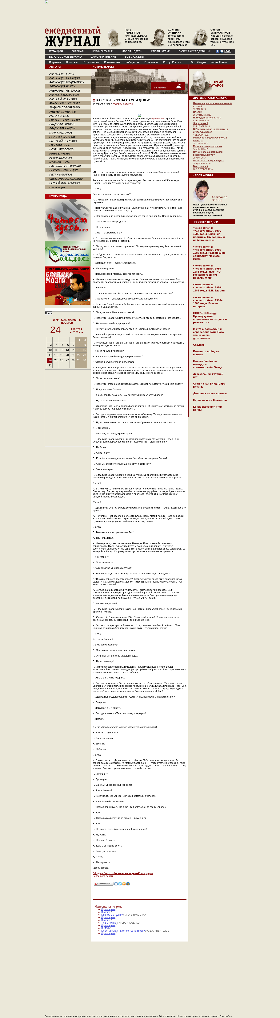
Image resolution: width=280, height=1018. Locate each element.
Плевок (197, 112)
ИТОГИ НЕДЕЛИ (132, 51)
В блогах (105, 912)
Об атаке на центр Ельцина (208, 160)
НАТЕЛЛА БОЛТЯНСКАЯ (65, 166)
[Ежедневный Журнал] (73, 45)
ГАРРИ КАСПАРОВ (61, 132)
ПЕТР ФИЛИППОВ (61, 174)
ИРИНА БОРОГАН (60, 157)
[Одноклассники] (124, 883)
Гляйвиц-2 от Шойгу (112, 914)
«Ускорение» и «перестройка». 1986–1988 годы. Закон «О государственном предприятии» (207, 271)
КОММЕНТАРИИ (102, 51)
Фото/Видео (198, 62)
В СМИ (105, 928)
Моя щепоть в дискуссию (207, 146)
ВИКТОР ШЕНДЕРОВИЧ (64, 120)
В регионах (151, 62)
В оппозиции (91, 62)
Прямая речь (108, 909)
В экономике (112, 62)
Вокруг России (172, 62)
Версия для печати (103, 876)
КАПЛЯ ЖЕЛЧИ (160, 51)
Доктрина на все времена (210, 393)
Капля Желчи (219, 62)
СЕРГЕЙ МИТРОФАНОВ (64, 182)
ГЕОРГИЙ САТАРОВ (62, 136)
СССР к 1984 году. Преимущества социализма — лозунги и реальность (210, 317)
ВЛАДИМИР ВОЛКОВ (62, 124)
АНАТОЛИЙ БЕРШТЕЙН (64, 103)
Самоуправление (103, 56)
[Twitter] (120, 883)
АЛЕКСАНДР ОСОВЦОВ (64, 78)
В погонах (72, 62)
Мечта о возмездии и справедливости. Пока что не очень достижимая (208, 333)
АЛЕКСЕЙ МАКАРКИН (63, 99)
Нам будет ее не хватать (207, 117)
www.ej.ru (56, 50)
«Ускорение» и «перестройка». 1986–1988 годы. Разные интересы (207, 302)
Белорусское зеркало (65, 56)
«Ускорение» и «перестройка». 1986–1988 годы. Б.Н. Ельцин (209, 287)
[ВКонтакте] (116, 883)
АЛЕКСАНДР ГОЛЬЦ (62, 73)
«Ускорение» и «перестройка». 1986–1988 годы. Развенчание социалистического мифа (209, 252)
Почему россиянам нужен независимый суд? (207, 153)
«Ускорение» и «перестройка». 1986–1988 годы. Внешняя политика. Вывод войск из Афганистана (209, 233)
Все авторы (57, 187)
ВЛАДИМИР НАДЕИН (62, 128)
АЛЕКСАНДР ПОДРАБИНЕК (66, 82)
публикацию (157, 118)
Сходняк (198, 344)
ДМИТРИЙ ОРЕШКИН (63, 140)
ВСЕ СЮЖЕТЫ (134, 56)
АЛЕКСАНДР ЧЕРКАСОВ (64, 90)
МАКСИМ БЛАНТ (60, 161)
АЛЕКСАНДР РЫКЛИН (63, 86)
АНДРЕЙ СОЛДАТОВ (62, 111)
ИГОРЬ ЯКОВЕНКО (61, 149)
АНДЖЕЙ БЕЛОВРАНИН (64, 107)
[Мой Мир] (128, 883)
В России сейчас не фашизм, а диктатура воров (210, 130)
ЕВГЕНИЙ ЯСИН (59, 145)
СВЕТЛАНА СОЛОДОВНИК (66, 178)
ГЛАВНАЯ (78, 51)
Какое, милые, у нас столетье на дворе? (123, 930)
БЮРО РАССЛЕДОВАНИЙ (195, 51)
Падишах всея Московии (210, 400)
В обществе (132, 62)
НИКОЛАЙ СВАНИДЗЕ (63, 170)
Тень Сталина (109, 922)
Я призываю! (200, 123)
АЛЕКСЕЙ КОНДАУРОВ (64, 94)
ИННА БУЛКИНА (59, 153)
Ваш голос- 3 (200, 166)
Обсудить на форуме (123, 873)
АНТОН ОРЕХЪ (59, 115)
